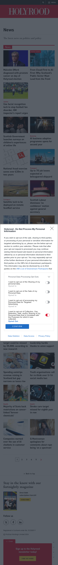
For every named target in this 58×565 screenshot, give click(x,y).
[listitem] (29, 276)
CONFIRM (17, 326)
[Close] (52, 229)
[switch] (47, 282)
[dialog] (29, 282)
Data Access (29, 336)
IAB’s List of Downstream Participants (32, 269)
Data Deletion (14, 336)
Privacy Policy (44, 336)
